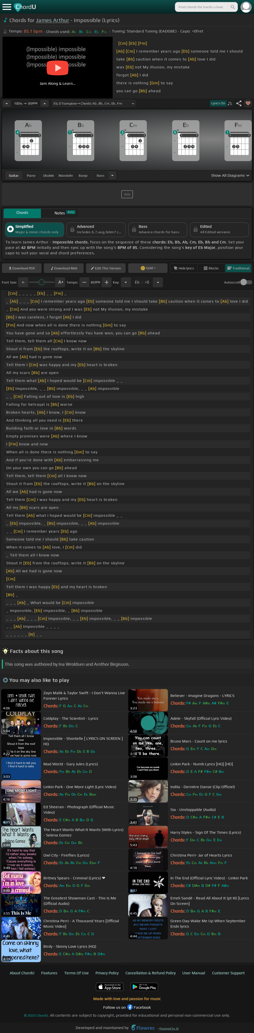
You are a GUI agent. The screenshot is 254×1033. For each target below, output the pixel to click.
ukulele (48, 175)
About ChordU (22, 973)
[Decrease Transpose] (126, 282)
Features (49, 973)
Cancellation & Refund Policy (151, 973)
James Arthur (52, 20)
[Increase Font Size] (60, 282)
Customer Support (228, 973)
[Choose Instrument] (112, 175)
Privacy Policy (107, 973)
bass (100, 175)
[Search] (232, 7)
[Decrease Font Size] (23, 282)
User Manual (193, 973)
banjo (83, 175)
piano (31, 175)
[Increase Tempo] (44, 103)
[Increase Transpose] (158, 282)
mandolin (66, 175)
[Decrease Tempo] (6, 103)
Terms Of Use (76, 973)
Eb (142, 280)
